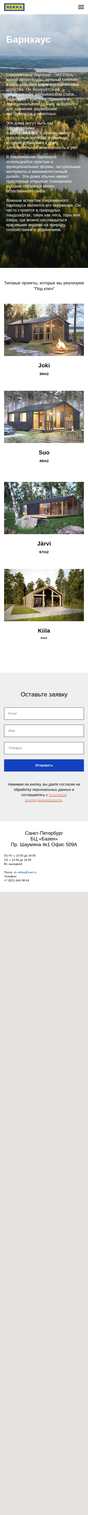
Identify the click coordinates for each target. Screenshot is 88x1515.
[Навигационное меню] (81, 7)
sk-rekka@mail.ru (25, 872)
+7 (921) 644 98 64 (16, 880)
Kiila (44, 631)
